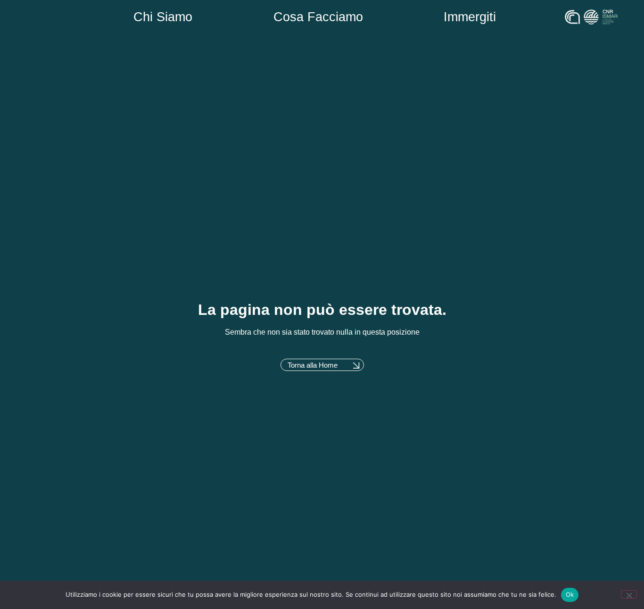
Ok (570, 594)
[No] (629, 594)
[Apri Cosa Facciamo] (373, 17)
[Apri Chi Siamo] (202, 17)
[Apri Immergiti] (506, 17)
